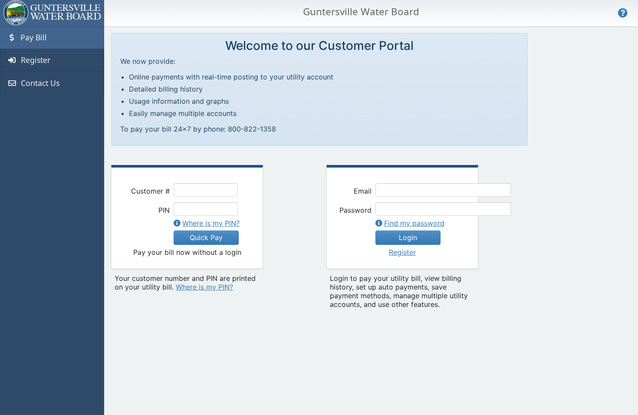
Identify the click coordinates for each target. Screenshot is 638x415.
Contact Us (39, 83)
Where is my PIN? (211, 223)
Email (363, 191)
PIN (164, 210)
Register (34, 60)
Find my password (414, 223)
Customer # (150, 191)
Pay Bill (32, 37)
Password (355, 210)
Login (408, 237)
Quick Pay (206, 237)
